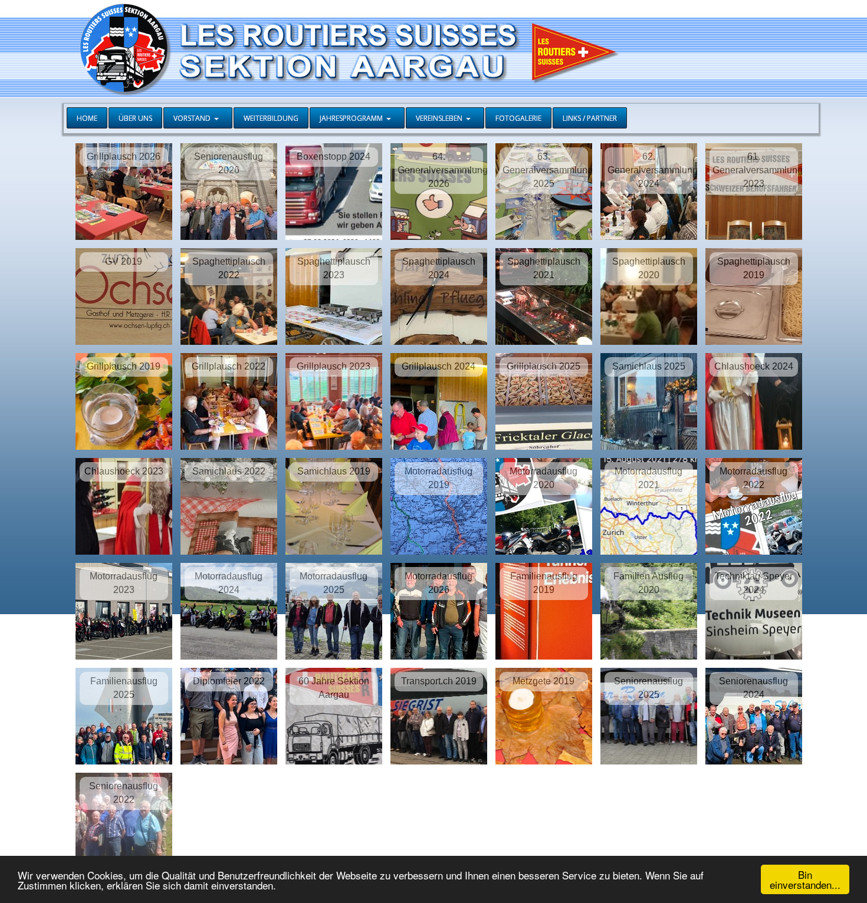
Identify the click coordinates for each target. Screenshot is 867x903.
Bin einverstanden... (805, 879)
